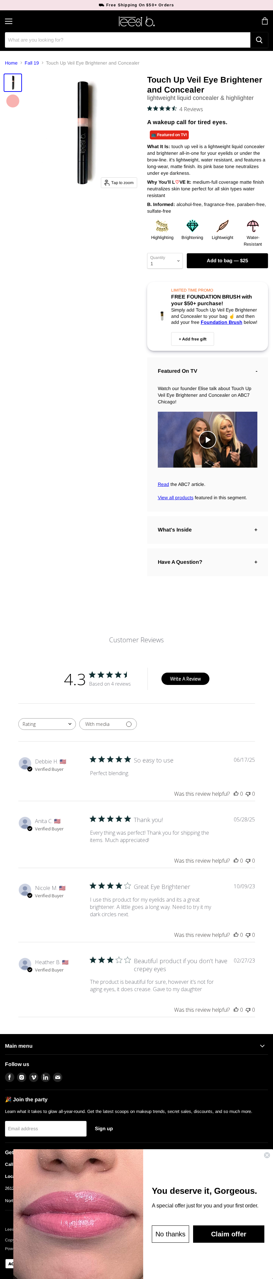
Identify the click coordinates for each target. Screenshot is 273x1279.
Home (11, 63)
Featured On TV (177, 371)
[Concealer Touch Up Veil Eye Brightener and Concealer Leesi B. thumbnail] (12, 82)
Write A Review (185, 679)
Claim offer (228, 1234)
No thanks (170, 1234)
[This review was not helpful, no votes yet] (248, 793)
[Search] (259, 40)
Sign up (104, 1128)
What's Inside (175, 530)
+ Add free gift (192, 339)
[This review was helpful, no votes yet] (236, 793)
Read (163, 484)
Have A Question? (180, 562)
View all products (175, 497)
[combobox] (47, 724)
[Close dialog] (267, 1155)
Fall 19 (32, 63)
